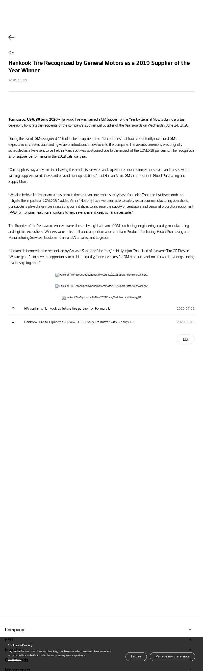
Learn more (14, 659)
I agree (136, 656)
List (185, 339)
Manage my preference (172, 656)
